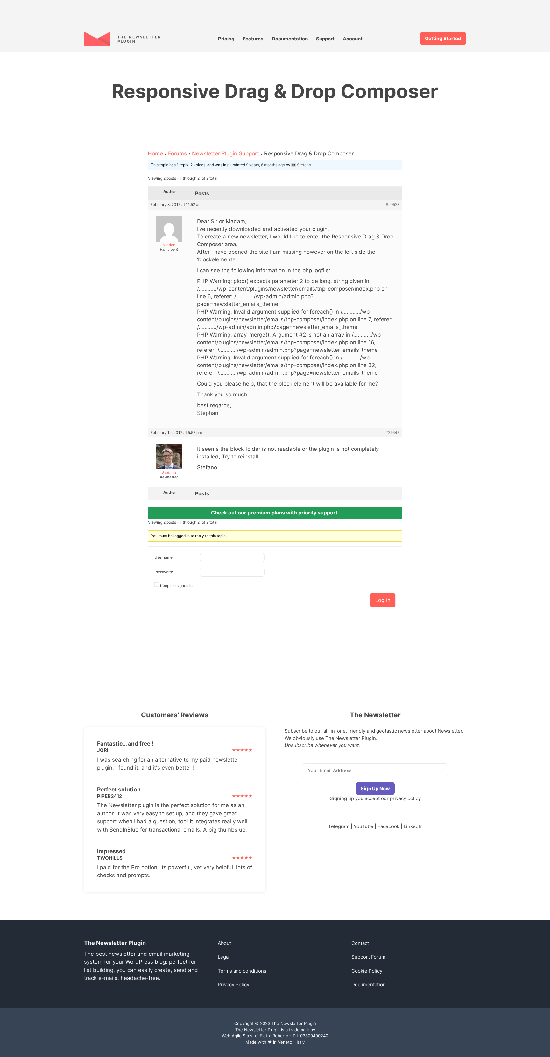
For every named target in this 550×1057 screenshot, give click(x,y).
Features (253, 39)
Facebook (388, 826)
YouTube (363, 826)
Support (325, 39)
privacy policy (405, 798)
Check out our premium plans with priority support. (275, 512)
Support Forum (368, 957)
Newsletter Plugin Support (225, 153)
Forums (177, 153)
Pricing (226, 39)
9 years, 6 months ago (265, 164)
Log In (382, 600)
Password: (163, 572)
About (224, 943)
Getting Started (443, 38)
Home (155, 153)
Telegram (338, 826)
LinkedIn (413, 826)
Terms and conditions (242, 971)
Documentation (290, 39)
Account (353, 39)
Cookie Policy (366, 971)
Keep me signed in (176, 585)
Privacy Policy (233, 985)
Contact (360, 943)
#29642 (392, 432)
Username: (163, 557)
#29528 (392, 204)
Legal (224, 957)
